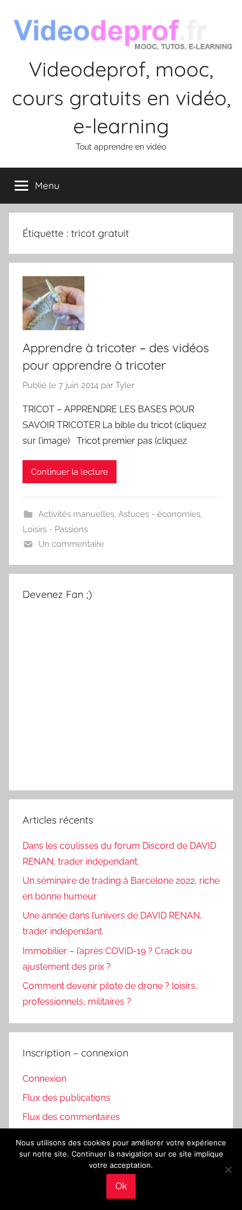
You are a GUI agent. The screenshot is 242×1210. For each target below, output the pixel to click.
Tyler (125, 385)
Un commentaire (71, 544)
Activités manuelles (76, 514)
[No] (228, 1169)
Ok (121, 1186)
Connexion (44, 1078)
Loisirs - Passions (55, 529)
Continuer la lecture (69, 472)
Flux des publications (66, 1097)
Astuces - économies (159, 514)
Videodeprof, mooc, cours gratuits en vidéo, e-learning (121, 97)
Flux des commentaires (71, 1117)
